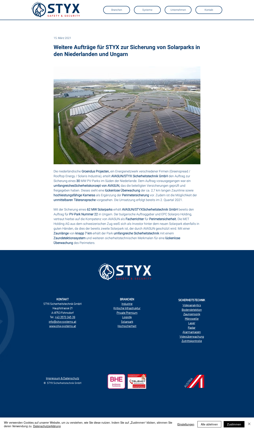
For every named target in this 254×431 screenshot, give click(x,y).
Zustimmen (234, 424)
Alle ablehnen (209, 424)
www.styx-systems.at (62, 326)
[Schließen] (249, 424)
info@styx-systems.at (62, 321)
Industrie (127, 304)
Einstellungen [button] (185, 424)
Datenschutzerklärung (47, 426)
